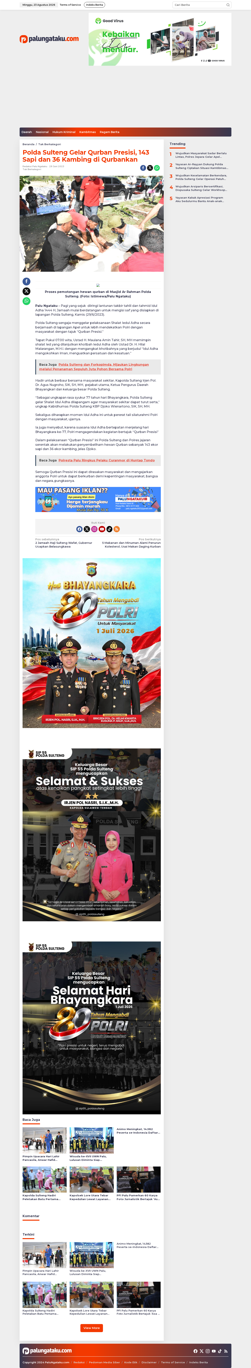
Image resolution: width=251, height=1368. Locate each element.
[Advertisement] (125, 98)
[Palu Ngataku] (49, 39)
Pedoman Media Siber (104, 1362)
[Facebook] (79, 529)
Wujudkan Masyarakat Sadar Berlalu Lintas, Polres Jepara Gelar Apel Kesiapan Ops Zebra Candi (201, 155)
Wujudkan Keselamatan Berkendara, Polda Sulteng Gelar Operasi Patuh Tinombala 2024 (201, 177)
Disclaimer (149, 1362)
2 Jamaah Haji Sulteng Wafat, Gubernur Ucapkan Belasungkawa (63, 543)
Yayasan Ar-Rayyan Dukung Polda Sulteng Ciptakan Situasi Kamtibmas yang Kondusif (201, 166)
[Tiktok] (109, 529)
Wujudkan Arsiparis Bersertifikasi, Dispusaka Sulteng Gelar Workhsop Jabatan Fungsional (200, 188)
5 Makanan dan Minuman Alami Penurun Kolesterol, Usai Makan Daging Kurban (131, 543)
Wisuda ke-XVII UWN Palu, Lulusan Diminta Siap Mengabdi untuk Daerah (88, 1158)
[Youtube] (102, 529)
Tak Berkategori (32, 169)
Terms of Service (173, 1362)
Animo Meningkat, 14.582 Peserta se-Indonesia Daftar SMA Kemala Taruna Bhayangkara (137, 1130)
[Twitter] (87, 529)
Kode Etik (130, 1362)
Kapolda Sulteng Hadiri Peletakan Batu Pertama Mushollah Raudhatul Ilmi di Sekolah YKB (42, 1197)
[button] (228, 5)
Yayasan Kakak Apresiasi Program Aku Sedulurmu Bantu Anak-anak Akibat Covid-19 (199, 199)
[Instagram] (94, 529)
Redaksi (79, 1362)
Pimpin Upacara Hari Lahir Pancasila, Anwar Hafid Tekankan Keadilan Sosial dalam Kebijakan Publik (41, 1158)
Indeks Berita (198, 1362)
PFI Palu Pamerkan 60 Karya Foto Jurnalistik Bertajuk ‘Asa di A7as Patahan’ (138, 1197)
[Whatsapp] (157, 168)
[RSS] (117, 529)
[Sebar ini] (143, 168)
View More (92, 1328)
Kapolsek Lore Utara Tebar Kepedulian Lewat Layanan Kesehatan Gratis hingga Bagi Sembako (91, 1197)
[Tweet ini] (150, 168)
